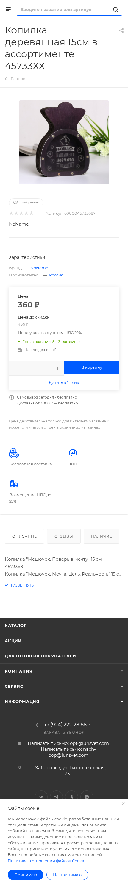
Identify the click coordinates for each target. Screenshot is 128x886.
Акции (13, 640)
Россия (56, 275)
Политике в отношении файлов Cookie (46, 860)
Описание (24, 536)
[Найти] (114, 10)
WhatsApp (86, 796)
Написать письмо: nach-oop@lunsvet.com (68, 752)
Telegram (56, 796)
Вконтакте (41, 796)
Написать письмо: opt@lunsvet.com (68, 743)
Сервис (14, 686)
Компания (18, 671)
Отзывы (63, 536)
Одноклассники (71, 796)
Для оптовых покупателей (40, 655)
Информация (22, 701)
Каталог (15, 625)
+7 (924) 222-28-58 (65, 724)
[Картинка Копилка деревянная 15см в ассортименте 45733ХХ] (64, 142)
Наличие (101, 536)
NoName (19, 224)
